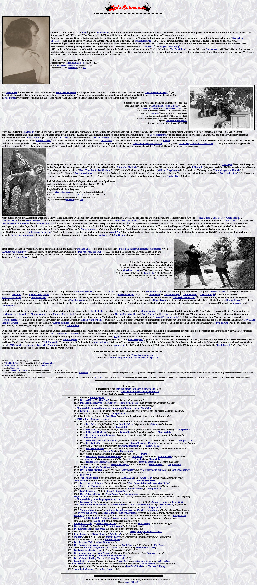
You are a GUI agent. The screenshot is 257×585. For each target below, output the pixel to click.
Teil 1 (82, 475)
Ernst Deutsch (88, 229)
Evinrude (29, 132)
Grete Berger (9, 97)
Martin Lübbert (112, 539)
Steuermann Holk (89, 478)
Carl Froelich (233, 217)
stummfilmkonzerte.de (128, 408)
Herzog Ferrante (10, 319)
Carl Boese (217, 217)
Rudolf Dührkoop (75, 62)
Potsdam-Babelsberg (68, 333)
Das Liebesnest (87, 491)
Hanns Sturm (21, 257)
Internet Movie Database (128, 389)
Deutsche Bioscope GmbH (164, 106)
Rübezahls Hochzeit (127, 167)
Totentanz (147, 46)
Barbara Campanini (94, 547)
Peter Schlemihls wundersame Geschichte (140, 248)
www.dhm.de (106, 555)
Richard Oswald (10, 220)
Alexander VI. (38, 297)
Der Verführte (178, 49)
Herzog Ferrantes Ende (166, 317)
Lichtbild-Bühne (11, 363)
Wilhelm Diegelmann (168, 170)
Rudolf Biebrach (116, 558)
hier (84, 68)
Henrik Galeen (43, 140)
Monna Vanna (148, 311)
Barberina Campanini (22, 235)
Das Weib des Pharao (184, 297)
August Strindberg (169, 46)
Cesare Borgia (207, 294)
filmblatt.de (119, 555)
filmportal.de (8, 305)
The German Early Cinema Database (140, 391)
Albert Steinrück (135, 459)
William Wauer (98, 534)
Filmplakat (146, 408)
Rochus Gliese (203, 217)
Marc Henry (144, 523)
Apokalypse (86, 467)
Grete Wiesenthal (158, 135)
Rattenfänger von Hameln (227, 170)
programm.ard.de (111, 499)
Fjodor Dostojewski (39, 294)
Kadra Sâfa (33, 137)
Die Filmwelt (223, 345)
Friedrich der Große (145, 547)
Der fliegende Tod (83, 542)
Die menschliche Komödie (16, 223)
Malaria (78, 537)
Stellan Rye (11, 92)
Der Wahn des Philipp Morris (89, 558)
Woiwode (150, 553)
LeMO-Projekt (14, 345)
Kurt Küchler (127, 478)
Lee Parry (165, 314)
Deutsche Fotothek (150, 108)
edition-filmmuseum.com (103, 408)
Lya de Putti (222, 322)
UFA (51, 333)
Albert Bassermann (11, 297)
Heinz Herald (103, 553)
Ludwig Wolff (145, 478)
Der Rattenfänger (83, 173)
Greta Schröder (135, 488)
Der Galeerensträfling (126, 220)
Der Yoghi (227, 164)
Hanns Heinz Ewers (66, 92)
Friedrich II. (104, 235)
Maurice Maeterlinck (63, 314)
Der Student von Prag (156, 92)
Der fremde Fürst (228, 173)
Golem (166, 140)
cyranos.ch (118, 345)
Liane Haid (154, 294)
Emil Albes (110, 416)
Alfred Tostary (103, 542)
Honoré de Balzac (45, 223)
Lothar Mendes (61, 322)
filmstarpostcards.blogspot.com (143, 357)
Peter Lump (80, 534)
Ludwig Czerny (106, 569)
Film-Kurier (10, 365)
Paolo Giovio (148, 314)
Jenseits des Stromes (84, 569)
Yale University (51, 342)
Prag (84, 32)
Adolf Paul (115, 232)
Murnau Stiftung (156, 566)
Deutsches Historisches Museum (41, 345)
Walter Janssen (153, 291)
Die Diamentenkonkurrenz (87, 550)
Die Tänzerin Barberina (39, 232)
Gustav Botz (173, 176)
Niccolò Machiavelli (125, 314)
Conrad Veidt (190, 294)
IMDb (80, 419)
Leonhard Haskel (83, 291)
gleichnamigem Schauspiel (119, 510)
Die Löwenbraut (100, 137)
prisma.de (237, 303)
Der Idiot (16, 294)
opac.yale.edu (101, 342)
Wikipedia (135, 355)
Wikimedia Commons (66, 65)
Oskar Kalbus (153, 113)
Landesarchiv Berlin (18, 370)
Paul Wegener (213, 49)
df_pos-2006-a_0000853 (173, 108)
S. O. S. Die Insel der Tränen (94, 518)
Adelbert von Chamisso (14, 251)
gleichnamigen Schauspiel (14, 314)
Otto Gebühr (119, 235)
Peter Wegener (135, 339)
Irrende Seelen (217, 291)
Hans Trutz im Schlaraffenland (95, 170)
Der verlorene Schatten (89, 251)
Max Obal (62, 137)
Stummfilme (73, 325)
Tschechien (102, 32)
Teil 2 (90, 475)
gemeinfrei (72, 68)
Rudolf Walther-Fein (91, 319)
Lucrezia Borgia (126, 294)
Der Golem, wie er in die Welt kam (196, 143)
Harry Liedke (160, 300)
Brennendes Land (83, 553)
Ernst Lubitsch (33, 220)
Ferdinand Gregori (120, 464)
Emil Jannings (76, 300)
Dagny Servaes (233, 300)
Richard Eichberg (97, 311)
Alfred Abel (115, 534)
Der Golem (106, 140)
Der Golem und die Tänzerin (147, 143)
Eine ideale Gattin (83, 523)
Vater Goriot (229, 220)
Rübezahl (197, 167)
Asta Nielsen (108, 291)
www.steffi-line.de (131, 582)
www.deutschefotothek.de (176, 121)
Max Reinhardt (143, 40)
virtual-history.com (62, 192)
